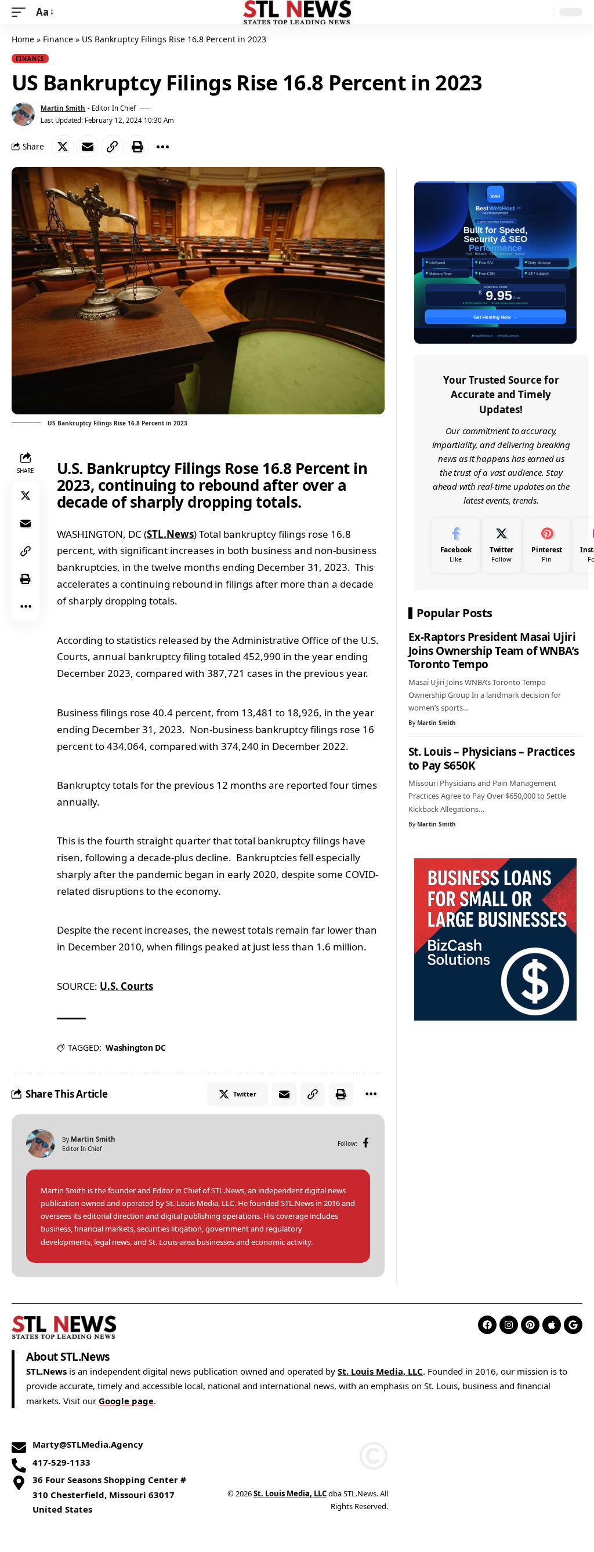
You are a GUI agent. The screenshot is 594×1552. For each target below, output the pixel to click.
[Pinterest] (547, 546)
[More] (162, 146)
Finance (58, 39)
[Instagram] (508, 1325)
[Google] (573, 1325)
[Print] (137, 146)
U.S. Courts (126, 986)
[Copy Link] (112, 146)
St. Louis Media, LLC (380, 1371)
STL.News (170, 534)
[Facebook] (365, 1144)
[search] (541, 12)
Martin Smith (63, 108)
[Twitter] (501, 546)
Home (23, 39)
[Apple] (551, 1325)
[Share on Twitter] (62, 146)
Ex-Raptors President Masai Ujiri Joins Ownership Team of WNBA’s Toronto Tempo (493, 650)
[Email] (87, 146)
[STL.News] (297, 12)
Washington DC (136, 1047)
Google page (126, 1401)
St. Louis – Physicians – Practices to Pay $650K (491, 758)
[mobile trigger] (21, 12)
